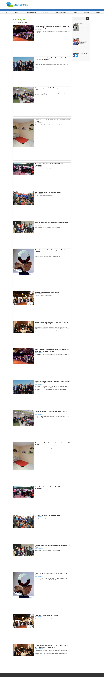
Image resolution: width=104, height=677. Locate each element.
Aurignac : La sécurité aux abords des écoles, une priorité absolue (84, 26)
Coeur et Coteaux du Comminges (77, 9)
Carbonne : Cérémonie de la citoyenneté (47, 292)
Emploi (75, 12)
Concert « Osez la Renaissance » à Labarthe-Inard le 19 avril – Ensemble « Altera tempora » (51, 323)
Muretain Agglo (27, 9)
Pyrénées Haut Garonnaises (95, 9)
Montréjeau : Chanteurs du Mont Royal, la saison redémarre (49, 164)
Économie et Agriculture (60, 12)
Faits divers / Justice (31, 12)
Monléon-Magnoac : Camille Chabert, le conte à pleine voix (51, 88)
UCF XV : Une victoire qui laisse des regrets (48, 192)
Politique (45, 12)
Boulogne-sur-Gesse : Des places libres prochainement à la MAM (52, 120)
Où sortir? (86, 12)
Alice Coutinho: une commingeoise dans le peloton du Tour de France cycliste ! (83, 40)
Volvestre (4, 9)
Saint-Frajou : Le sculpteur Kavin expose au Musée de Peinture (51, 250)
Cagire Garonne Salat (61, 9)
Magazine (17, 12)
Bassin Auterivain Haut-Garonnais (43, 9)
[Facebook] (74, 55)
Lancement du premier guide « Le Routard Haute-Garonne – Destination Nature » (52, 58)
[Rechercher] (87, 18)
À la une (5, 12)
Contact (98, 12)
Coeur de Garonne (15, 9)
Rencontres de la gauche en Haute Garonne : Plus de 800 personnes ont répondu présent (52, 27)
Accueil (14, 22)
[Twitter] (77, 55)
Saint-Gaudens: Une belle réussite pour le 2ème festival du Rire (52, 223)
